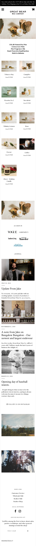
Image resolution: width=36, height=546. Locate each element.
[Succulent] (27, 92)
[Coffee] (27, 144)
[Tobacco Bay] (9, 66)
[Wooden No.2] (9, 92)
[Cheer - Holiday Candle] (9, 170)
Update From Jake (11, 288)
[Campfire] (27, 66)
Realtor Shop (18, 501)
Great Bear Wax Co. (6, 540)
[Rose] (27, 117)
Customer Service (18, 493)
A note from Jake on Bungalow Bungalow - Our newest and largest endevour (17, 335)
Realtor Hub (18, 499)
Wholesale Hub (18, 496)
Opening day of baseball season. (14, 383)
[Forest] (9, 143)
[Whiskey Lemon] (9, 117)
